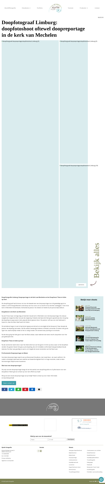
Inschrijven (71, 439)
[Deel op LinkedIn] (32, 389)
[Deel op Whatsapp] (18, 389)
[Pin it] (25, 389)
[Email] (39, 389)
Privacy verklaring (6, 458)
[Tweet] (11, 389)
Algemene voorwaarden (8, 460)
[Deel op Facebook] (5, 389)
